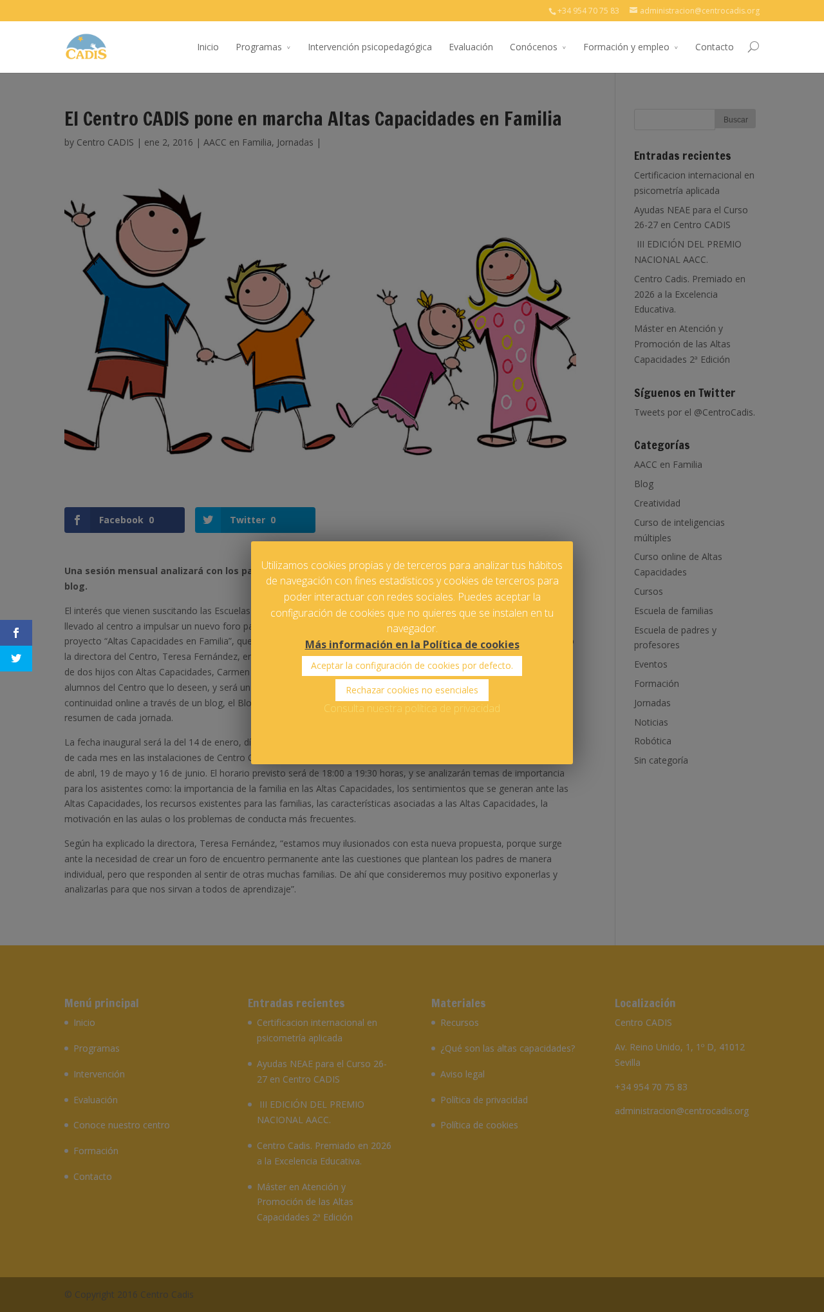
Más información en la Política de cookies (412, 644)
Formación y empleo (626, 47)
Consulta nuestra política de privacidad (412, 708)
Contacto (714, 47)
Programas (259, 47)
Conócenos (533, 47)
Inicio (208, 47)
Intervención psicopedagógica (370, 47)
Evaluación (471, 47)
